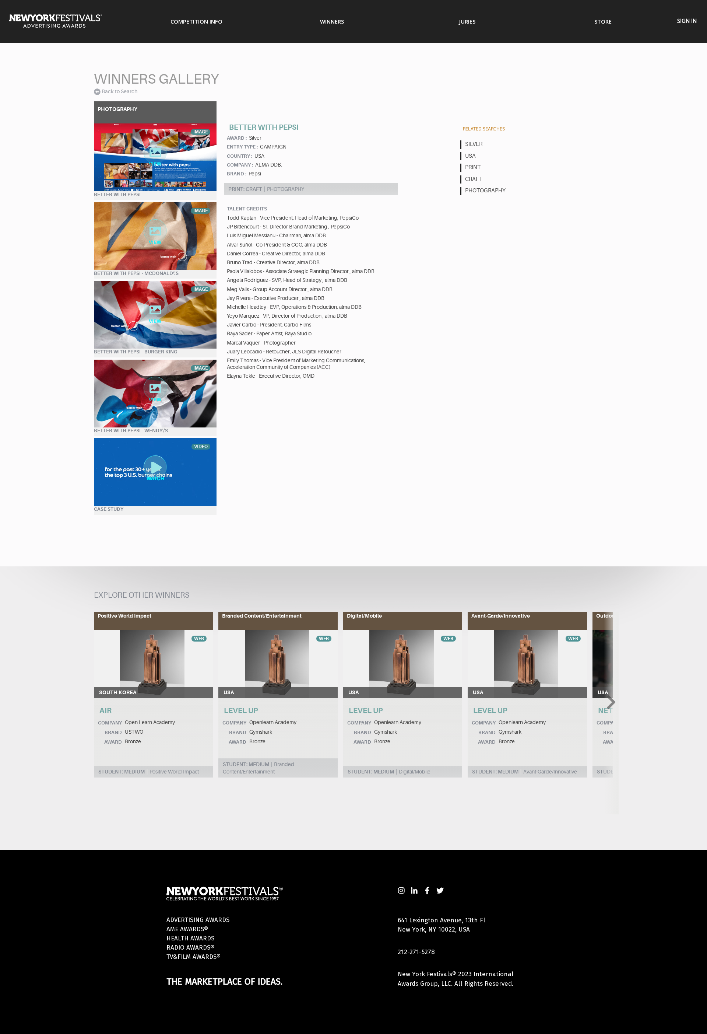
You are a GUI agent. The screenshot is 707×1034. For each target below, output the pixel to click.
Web (199, 638)
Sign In (687, 20)
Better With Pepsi (117, 194)
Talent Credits (247, 209)
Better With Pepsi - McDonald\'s (136, 273)
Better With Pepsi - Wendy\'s (131, 430)
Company (110, 723)
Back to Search (119, 91)
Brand (113, 732)
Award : (237, 138)
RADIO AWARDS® (190, 947)
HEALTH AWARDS (190, 938)
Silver (473, 144)
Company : (240, 165)
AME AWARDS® (187, 929)
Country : (239, 156)
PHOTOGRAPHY (485, 191)
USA (470, 156)
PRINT (473, 167)
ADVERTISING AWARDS (197, 920)
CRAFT (473, 179)
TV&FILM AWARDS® (193, 957)
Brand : (236, 174)
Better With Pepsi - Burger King (135, 351)
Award (113, 742)
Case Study (108, 509)
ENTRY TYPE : (242, 147)
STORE (603, 21)
